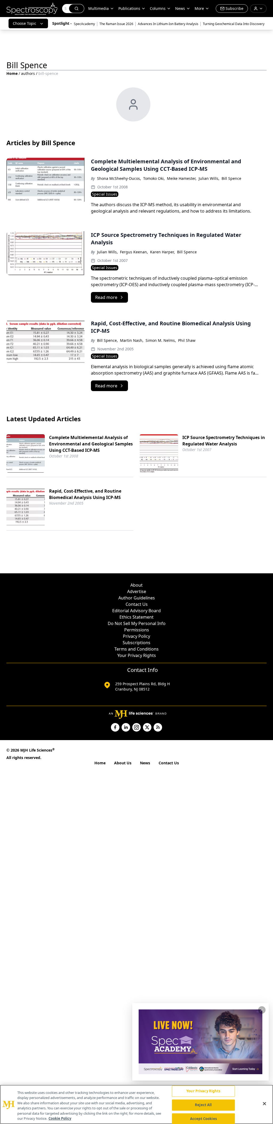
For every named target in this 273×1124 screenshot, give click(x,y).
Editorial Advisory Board (136, 611)
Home (12, 73)
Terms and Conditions (136, 649)
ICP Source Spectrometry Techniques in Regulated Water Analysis (223, 441)
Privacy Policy (136, 636)
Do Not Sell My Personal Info (137, 623)
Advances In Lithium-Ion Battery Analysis (168, 24)
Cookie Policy (60, 1118)
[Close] (264, 1104)
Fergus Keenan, (134, 251)
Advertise (136, 591)
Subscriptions (136, 643)
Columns (158, 8)
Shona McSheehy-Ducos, (119, 178)
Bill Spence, (107, 340)
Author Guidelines (136, 598)
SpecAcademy (84, 24)
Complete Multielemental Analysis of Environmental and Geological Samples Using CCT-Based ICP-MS (91, 444)
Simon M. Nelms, (161, 340)
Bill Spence (231, 178)
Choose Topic (24, 23)
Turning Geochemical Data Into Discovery (233, 24)
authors (28, 73)
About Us (122, 762)
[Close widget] (262, 1010)
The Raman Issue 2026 (116, 24)
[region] (136, 1104)
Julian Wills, (209, 178)
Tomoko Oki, (154, 178)
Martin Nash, (131, 340)
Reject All (203, 1104)
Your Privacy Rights (136, 655)
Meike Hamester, (181, 178)
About (136, 585)
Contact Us (137, 604)
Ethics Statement (136, 617)
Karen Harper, (162, 251)
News (145, 762)
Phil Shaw (186, 340)
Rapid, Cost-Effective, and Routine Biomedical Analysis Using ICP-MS (85, 494)
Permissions (136, 630)
